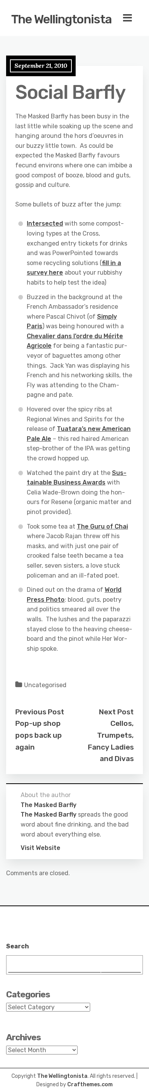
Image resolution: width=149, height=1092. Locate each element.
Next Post (116, 711)
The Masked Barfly (48, 814)
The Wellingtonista (61, 19)
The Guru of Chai (102, 526)
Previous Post (39, 711)
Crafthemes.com (90, 1084)
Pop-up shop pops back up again (38, 735)
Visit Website (40, 847)
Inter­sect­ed (45, 223)
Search (17, 946)
